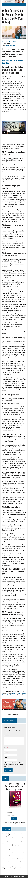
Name (5, 748)
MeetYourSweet (12, 41)
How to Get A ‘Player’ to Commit (11, 866)
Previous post (13, 714)
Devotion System (10, 45)
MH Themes (22, 876)
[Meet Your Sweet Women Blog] (14, 1)
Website (6, 757)
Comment (6, 736)
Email (5, 753)
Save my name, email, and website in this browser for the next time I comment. (14, 764)
